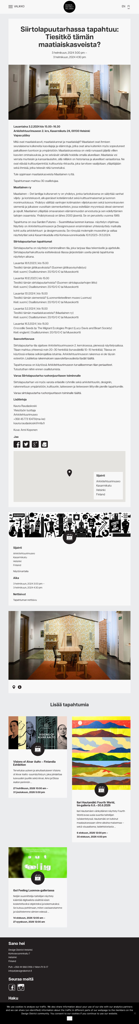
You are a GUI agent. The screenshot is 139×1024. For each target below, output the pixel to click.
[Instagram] (20, 987)
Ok (69, 1018)
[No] (134, 1013)
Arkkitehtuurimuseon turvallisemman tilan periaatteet (80, 365)
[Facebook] (11, 987)
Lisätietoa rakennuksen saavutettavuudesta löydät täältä (59, 359)
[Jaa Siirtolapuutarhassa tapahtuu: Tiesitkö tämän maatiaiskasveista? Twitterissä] (26, 444)
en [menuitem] (123, 6)
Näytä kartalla (20, 571)
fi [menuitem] (129, 6)
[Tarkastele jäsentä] (19, 687)
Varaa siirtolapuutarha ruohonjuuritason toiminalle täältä (47, 393)
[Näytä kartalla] (13, 687)
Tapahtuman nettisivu (25, 600)
